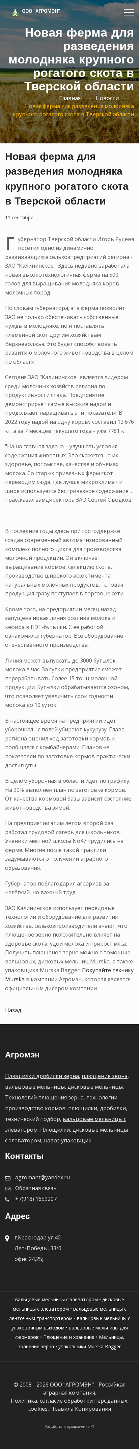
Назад (13, 1010)
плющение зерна (105, 1076)
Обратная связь (36, 1188)
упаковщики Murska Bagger (89, 1346)
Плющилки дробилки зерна (42, 1076)
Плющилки (55, 1129)
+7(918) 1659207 (36, 1199)
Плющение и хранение (68, 1337)
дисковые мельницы (95, 1086)
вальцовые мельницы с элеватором (56, 1299)
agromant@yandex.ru (42, 1177)
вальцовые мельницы (35, 1086)
